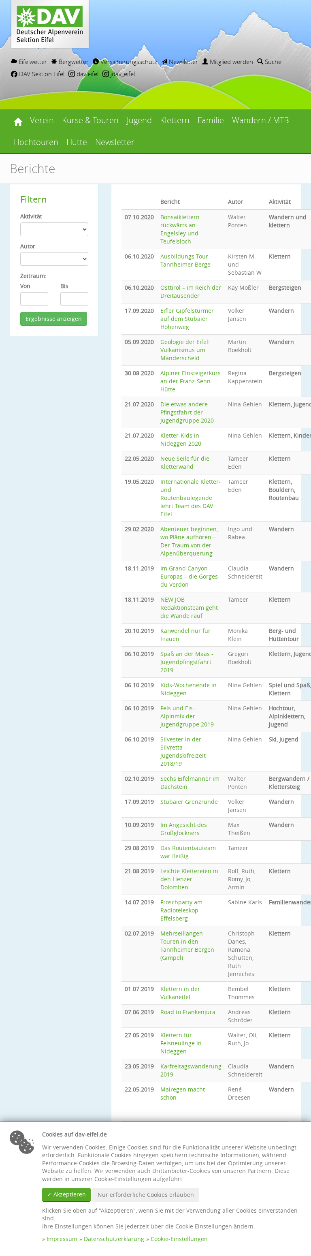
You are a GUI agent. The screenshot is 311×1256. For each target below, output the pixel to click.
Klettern (175, 120)
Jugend (139, 120)
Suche (272, 62)
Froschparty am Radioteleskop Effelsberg (181, 910)
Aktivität (31, 216)
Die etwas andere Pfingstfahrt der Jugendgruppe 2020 (187, 412)
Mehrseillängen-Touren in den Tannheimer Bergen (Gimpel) (187, 945)
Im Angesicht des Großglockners (183, 829)
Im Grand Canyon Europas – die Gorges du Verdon (189, 576)
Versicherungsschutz (128, 62)
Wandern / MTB (260, 120)
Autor (27, 246)
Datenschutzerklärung (114, 1239)
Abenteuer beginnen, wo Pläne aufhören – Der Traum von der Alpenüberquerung (189, 541)
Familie (211, 120)
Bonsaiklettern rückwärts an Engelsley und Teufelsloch (180, 229)
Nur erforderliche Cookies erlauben (146, 1194)
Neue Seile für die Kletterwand (184, 462)
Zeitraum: (33, 276)
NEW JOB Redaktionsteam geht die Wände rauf (189, 607)
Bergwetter (73, 62)
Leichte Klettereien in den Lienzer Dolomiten (189, 879)
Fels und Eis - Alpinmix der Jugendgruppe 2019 (187, 716)
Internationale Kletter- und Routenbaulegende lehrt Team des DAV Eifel (190, 498)
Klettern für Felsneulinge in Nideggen (181, 1043)
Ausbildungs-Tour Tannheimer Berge (185, 260)
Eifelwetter (32, 62)
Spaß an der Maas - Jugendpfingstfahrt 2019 (186, 662)
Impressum (62, 1239)
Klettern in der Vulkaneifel (180, 993)
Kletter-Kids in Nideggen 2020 (180, 439)
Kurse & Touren (90, 120)
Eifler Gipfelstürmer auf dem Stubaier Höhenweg (187, 319)
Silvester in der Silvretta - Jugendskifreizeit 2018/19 (183, 751)
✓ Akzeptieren (66, 1194)
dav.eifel (86, 74)
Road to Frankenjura (187, 1012)
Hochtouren (36, 142)
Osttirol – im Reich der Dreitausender (190, 291)
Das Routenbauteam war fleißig (188, 852)
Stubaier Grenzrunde (189, 801)
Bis (64, 286)
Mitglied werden (230, 62)
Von (25, 286)
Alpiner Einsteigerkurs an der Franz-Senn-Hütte (190, 381)
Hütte (76, 142)
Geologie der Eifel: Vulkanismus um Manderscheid (185, 350)
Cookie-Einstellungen (179, 1239)
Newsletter (182, 62)
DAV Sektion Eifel (40, 74)
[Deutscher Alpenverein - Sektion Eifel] (18, 120)
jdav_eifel (122, 74)
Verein (42, 120)
